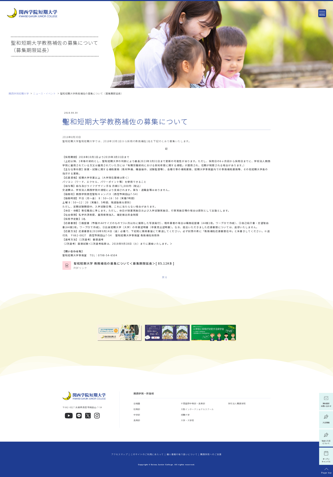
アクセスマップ (119, 454)
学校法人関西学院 (237, 403)
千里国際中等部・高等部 (193, 403)
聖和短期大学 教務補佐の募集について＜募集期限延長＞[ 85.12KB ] (124, 265)
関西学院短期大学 (19, 93)
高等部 (137, 420)
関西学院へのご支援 (211, 454)
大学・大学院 (187, 420)
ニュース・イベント (44, 93)
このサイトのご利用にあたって (147, 454)
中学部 (137, 414)
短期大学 (185, 414)
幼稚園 (137, 403)
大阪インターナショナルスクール (197, 409)
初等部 (137, 409)
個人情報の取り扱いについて (182, 454)
